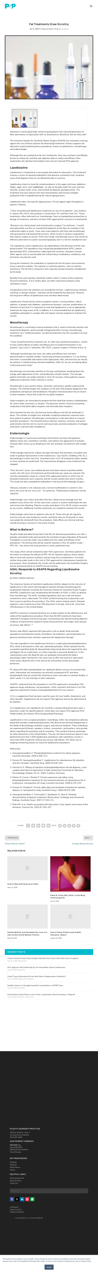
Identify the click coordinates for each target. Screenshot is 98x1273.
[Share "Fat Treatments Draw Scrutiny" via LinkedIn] (38, 825)
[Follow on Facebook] (12, 1199)
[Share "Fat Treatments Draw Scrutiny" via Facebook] (28, 825)
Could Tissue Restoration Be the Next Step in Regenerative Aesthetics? (36, 976)
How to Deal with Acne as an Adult (22, 884)
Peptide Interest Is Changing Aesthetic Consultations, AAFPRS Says (35, 985)
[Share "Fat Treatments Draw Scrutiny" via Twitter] (33, 825)
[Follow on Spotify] (32, 1199)
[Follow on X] (17, 1199)
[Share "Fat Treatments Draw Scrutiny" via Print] (48, 825)
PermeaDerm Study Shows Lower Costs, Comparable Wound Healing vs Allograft (41, 994)
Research (21, 997)
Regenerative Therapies (26, 979)
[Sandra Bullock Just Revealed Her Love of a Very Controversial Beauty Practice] (27, 916)
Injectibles (21, 970)
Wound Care (22, 961)
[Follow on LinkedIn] (22, 1199)
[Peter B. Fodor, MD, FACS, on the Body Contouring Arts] (70, 874)
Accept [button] (49, 1267)
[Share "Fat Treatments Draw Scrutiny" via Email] (43, 825)
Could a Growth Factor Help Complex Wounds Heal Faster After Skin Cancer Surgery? (42, 958)
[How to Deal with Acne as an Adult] (27, 868)
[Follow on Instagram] (27, 1199)
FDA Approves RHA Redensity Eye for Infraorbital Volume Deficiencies (36, 967)
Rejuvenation (47, 29)
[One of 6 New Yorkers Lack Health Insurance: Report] (70, 916)
